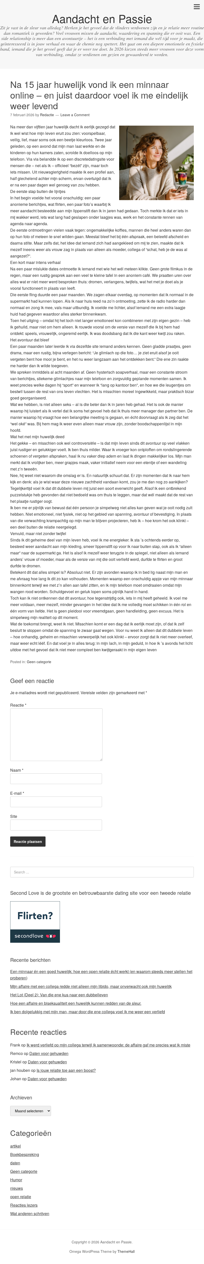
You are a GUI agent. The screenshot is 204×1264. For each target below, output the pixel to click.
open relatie (20, 1196)
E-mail (17, 793)
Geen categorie (39, 661)
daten (15, 1163)
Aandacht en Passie (102, 18)
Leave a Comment (75, 114)
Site (13, 816)
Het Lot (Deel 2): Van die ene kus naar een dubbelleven (59, 995)
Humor (16, 1180)
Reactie (18, 705)
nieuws (16, 1188)
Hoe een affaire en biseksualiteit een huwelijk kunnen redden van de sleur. (75, 1003)
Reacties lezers (24, 1205)
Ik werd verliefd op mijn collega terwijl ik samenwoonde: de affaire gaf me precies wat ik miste (108, 1045)
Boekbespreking (24, 1154)
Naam (16, 770)
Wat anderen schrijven (29, 1213)
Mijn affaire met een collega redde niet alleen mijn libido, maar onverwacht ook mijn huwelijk (91, 986)
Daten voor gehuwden (48, 1053)
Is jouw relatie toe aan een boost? (66, 1070)
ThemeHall (126, 1251)
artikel (15, 1146)
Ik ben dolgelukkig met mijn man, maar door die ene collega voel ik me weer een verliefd (87, 1011)
